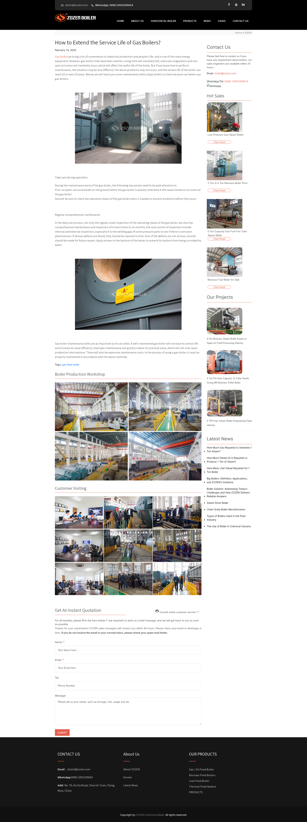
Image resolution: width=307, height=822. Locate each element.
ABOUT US (137, 21)
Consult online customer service (177, 612)
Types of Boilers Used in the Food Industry (226, 517)
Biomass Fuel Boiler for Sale (223, 279)
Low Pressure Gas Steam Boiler (226, 134)
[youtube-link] (236, 4)
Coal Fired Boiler (199, 781)
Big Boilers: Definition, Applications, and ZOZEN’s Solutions (227, 480)
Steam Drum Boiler (217, 502)
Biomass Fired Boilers (202, 775)
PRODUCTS (189, 21)
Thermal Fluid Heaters (202, 786)
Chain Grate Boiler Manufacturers (226, 509)
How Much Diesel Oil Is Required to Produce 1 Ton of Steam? (227, 459)
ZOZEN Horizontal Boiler (150, 814)
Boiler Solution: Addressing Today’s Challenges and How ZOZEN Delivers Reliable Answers (228, 492)
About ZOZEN (131, 769)
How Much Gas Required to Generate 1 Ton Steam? (229, 449)
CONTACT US (241, 21)
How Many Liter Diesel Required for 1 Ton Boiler (228, 470)
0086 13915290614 (236, 81)
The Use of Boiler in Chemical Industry (229, 526)
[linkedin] (243, 4)
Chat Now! (219, 142)
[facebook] (229, 4)
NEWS (207, 21)
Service (127, 777)
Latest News (130, 785)
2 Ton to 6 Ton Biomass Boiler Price (227, 183)
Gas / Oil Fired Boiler (201, 769)
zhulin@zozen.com (225, 73)
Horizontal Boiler (163, 21)
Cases (222, 21)
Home (120, 21)
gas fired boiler (70, 364)
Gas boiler (61, 56)
